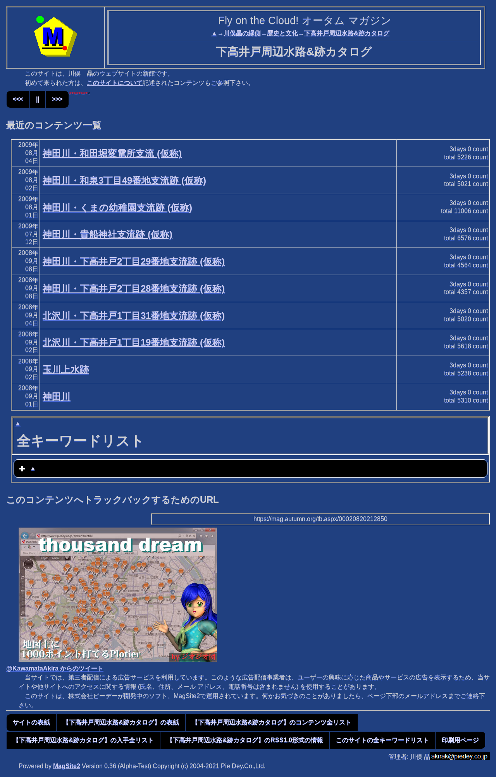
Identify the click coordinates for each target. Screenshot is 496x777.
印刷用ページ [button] (460, 740)
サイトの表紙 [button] (31, 722)
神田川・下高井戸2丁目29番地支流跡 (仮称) (134, 261)
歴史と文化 (282, 33)
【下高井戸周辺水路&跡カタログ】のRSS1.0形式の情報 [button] (245, 740)
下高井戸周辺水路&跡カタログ (346, 33)
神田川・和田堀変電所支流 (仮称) (112, 153)
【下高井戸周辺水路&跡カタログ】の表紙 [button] (121, 722)
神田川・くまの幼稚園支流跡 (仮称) (117, 207)
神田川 (57, 396)
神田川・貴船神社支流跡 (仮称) (107, 234)
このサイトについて (115, 82)
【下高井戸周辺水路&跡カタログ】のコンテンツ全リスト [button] (271, 722)
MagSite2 (66, 766)
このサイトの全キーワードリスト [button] (382, 740)
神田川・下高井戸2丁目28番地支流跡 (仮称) (134, 288)
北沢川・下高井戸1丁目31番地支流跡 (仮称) (134, 315)
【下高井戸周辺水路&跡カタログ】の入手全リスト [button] (83, 740)
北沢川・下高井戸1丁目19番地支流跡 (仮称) (134, 342)
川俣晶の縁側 (242, 33)
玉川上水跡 (66, 369)
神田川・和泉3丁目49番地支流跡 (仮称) (124, 180)
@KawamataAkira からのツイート (54, 668)
